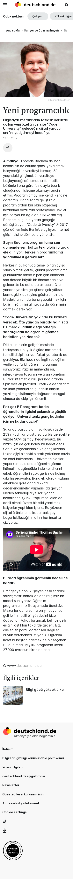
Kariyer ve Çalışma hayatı (41, 30)
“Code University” (40, 225)
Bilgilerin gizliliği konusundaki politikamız (33, 758)
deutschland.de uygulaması (23, 776)
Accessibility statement (20, 803)
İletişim (7, 749)
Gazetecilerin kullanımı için (23, 794)
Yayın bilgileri (12, 767)
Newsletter (10, 785)
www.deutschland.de (24, 666)
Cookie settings (14, 812)
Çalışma (37, 16)
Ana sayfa (13, 30)
